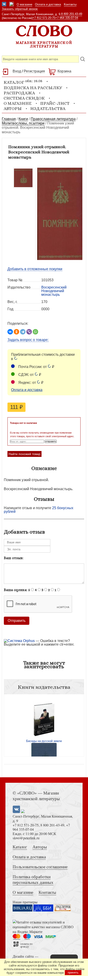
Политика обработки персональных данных (33, 879)
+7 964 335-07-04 (66, 17)
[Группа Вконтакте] (4, 4)
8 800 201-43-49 (71, 14)
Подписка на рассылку (33, 87)
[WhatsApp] (35, 331)
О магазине (24, 4)
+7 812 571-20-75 (43, 17)
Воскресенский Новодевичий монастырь (54, 290)
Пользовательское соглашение (40, 866)
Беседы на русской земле (44, 741)
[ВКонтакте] (10, 331)
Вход (17, 71)
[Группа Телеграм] (11, 4)
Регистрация (34, 71)
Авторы (13, 108)
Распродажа (19, 93)
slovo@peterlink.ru (26, 837)
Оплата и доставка (48, 4)
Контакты (70, 4)
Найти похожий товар (24, 454)
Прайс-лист (54, 103)
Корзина (64, 71)
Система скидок (24, 98)
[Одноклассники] (16, 331)
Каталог (20, 847)
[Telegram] (22, 331)
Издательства (47, 108)
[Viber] (29, 331)
